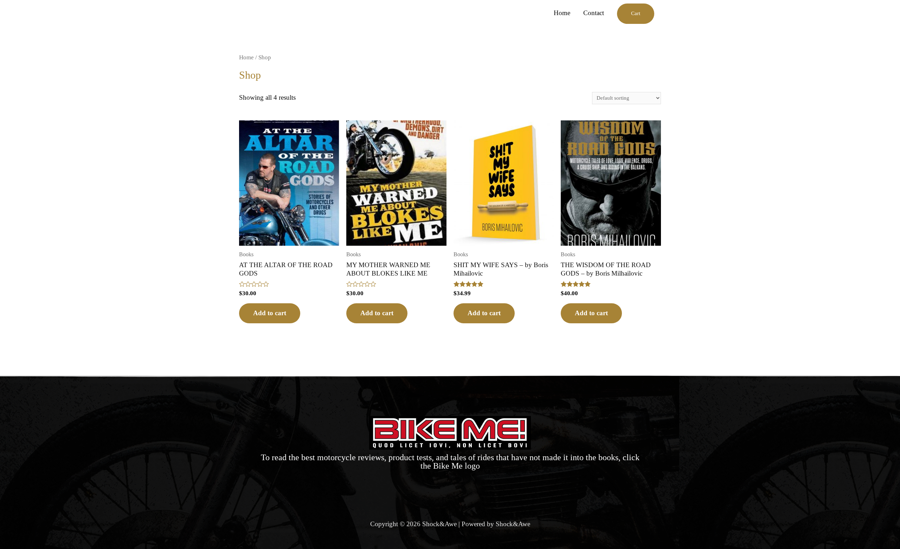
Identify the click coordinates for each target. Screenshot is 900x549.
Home (562, 12)
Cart (635, 13)
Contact (593, 12)
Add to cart (269, 313)
